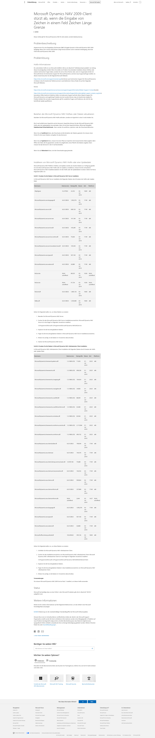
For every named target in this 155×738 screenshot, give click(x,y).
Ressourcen (82, 2)
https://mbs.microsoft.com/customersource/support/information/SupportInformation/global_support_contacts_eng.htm (67, 93)
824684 (36, 612)
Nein (92, 701)
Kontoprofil (37, 710)
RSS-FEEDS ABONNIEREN (42, 635)
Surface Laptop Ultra (17, 715)
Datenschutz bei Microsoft (126, 717)
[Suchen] (92, 648)
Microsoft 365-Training (56, 684)
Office (48, 2)
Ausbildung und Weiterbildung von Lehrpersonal (66, 723)
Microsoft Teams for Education (63, 715)
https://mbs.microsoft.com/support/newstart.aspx (47, 79)
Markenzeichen (102, 735)
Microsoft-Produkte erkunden (18, 725)
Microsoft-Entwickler (104, 710)
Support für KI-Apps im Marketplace (107, 715)
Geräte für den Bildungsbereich (63, 712)
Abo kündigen (69, 735)
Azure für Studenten (61, 728)
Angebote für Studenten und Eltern (64, 725)
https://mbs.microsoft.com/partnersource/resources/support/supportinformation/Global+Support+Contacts (64, 90)
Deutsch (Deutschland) (19, 732)
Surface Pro (15, 710)
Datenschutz (83, 735)
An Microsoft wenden (60, 735)
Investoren (123, 720)
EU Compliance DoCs (127, 735)
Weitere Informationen (39, 725)
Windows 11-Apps (16, 728)
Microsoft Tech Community (105, 717)
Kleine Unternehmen (82, 728)
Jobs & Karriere (124, 710)
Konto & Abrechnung (72, 2)
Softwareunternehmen (104, 725)
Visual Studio (102, 728)
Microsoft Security (71, 684)
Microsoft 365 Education (61, 717)
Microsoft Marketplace (104, 720)
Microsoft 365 (41, 2)
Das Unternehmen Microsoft (127, 712)
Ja (82, 701)
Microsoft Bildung (60, 710)
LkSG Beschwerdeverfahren (126, 723)
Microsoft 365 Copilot (82, 723)
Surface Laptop (16, 712)
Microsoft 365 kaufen (95, 2)
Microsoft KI (80, 710)
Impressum (76, 735)
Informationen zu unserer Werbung (114, 735)
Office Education (60, 720)
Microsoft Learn (103, 712)
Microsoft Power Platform (105, 723)
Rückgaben (37, 717)
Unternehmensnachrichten (126, 715)
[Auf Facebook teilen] (35, 631)
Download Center (38, 712)
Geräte (62, 2)
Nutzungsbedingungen (92, 735)
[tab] (39, 661)
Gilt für (36, 32)
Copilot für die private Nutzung (19, 720)
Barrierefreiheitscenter (88, 684)
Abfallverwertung (38, 723)
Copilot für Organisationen (18, 717)
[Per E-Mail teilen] (42, 631)
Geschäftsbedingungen (49, 625)
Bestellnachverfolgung (39, 720)
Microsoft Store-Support (40, 715)
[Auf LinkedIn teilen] (38, 631)
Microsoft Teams (81, 725)
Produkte (55, 2)
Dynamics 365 (80, 717)
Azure (79, 715)
